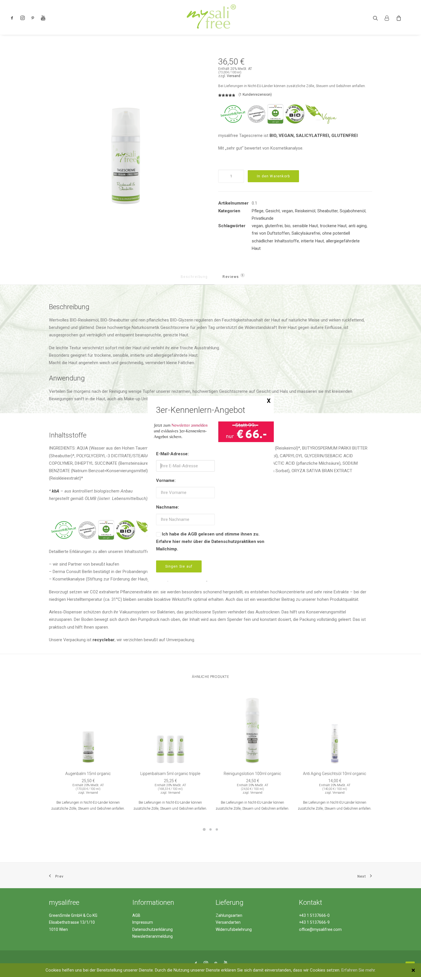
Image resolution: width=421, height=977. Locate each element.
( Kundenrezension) (255, 95)
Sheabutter (327, 210)
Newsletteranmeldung (152, 936)
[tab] (194, 279)
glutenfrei (274, 225)
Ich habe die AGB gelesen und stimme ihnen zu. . (210, 541)
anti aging (358, 225)
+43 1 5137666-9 (314, 922)
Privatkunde (263, 218)
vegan (287, 210)
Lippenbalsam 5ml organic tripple (170, 773)
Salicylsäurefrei (306, 233)
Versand (233, 76)
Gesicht (272, 210)
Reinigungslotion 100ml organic (252, 773)
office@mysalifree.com (320, 929)
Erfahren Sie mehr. (358, 970)
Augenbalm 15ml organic (88, 773)
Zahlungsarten (229, 915)
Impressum (142, 922)
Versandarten (228, 922)
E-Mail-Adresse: (172, 453)
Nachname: (167, 507)
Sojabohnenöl (352, 210)
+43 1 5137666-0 (314, 915)
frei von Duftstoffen (271, 233)
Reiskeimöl (305, 210)
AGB (136, 915)
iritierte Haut (312, 241)
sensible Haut (305, 225)
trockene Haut (333, 225)
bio (287, 225)
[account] (387, 17)
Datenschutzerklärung (152, 929)
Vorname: (166, 480)
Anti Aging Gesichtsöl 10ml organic (334, 773)
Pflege (257, 210)
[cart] (397, 17)
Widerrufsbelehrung (234, 929)
